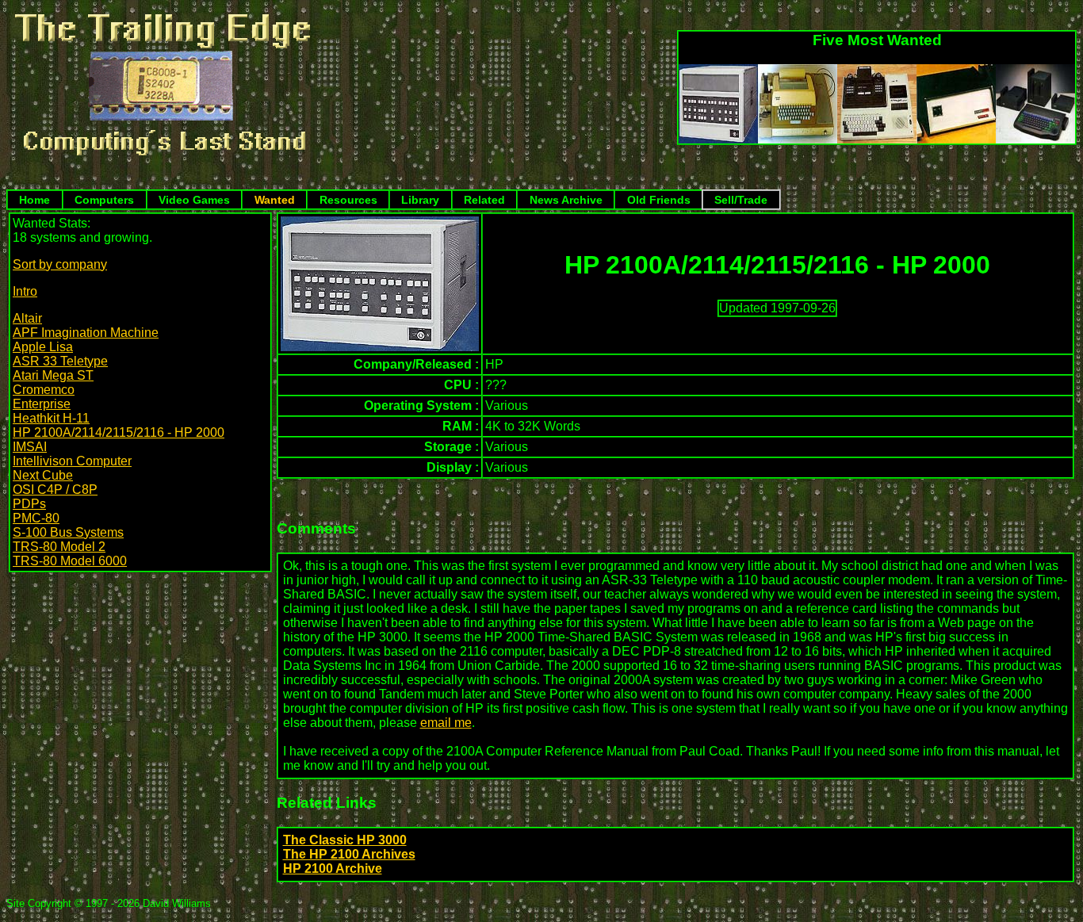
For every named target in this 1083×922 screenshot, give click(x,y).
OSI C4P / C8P (55, 489)
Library (420, 199)
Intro (25, 291)
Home (34, 199)
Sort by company (60, 264)
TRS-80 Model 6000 (70, 561)
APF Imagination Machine (86, 332)
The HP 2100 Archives (349, 854)
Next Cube (43, 475)
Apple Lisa (43, 347)
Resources (348, 199)
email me (446, 722)
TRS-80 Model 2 (59, 546)
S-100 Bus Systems (68, 532)
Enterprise (42, 404)
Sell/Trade (740, 199)
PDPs (29, 504)
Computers (104, 199)
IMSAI (30, 446)
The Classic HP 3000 (345, 840)
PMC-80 (36, 518)
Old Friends (659, 199)
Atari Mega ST (53, 375)
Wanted (274, 199)
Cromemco (44, 389)
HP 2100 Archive (332, 868)
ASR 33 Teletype (60, 361)
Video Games (194, 199)
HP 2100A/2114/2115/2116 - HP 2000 (118, 432)
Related (484, 199)
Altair (27, 318)
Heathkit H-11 (51, 418)
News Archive (566, 199)
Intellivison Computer (72, 461)
